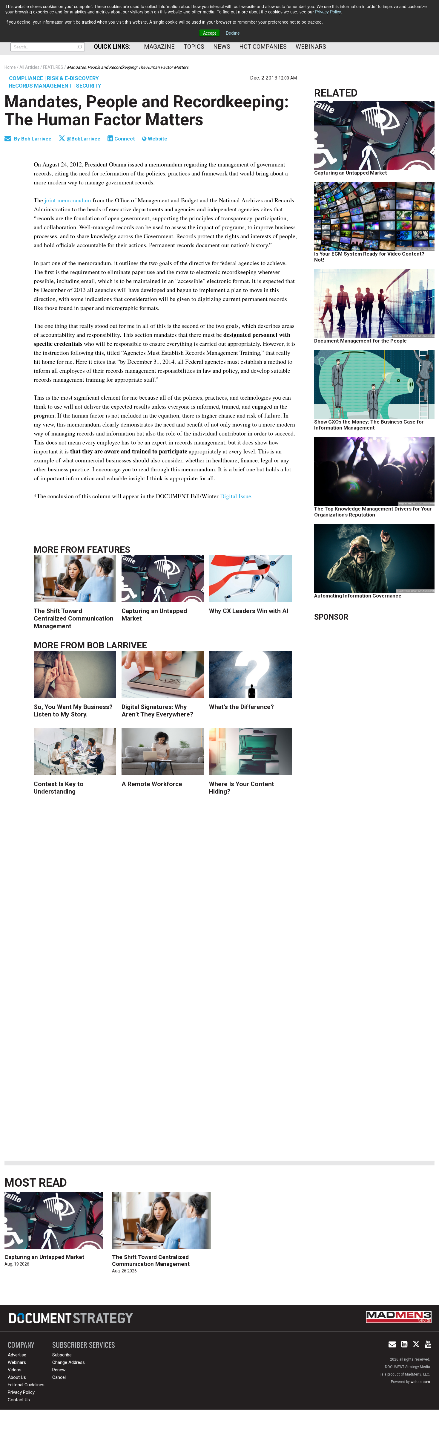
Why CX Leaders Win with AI (248, 611)
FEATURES (108, 549)
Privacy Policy (328, 12)
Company (21, 1344)
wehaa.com (420, 1382)
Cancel (59, 1377)
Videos (15, 1370)
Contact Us (19, 1399)
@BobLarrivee (82, 139)
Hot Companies (263, 46)
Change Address (68, 1362)
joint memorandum (67, 200)
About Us (17, 1377)
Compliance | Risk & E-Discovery (54, 78)
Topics (194, 46)
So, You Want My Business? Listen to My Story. (73, 710)
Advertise (17, 1355)
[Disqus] (165, 896)
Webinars (311, 46)
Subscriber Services (83, 1344)
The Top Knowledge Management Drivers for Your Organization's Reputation (373, 512)
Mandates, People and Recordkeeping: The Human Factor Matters (146, 110)
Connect (124, 139)
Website (157, 139)
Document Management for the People (360, 341)
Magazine (159, 46)
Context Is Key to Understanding (59, 787)
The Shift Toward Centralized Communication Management (73, 618)
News (221, 46)
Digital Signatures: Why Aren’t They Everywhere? (157, 710)
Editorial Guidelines (26, 1384)
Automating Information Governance (357, 596)
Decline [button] (233, 33)
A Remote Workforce (152, 784)
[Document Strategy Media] (72, 1318)
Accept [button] (209, 33)
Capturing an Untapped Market (350, 173)
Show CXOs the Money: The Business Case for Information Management (369, 425)
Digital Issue (235, 496)
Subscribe (62, 1355)
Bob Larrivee (37, 139)
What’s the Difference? (241, 706)
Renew (58, 1370)
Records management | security (55, 85)
